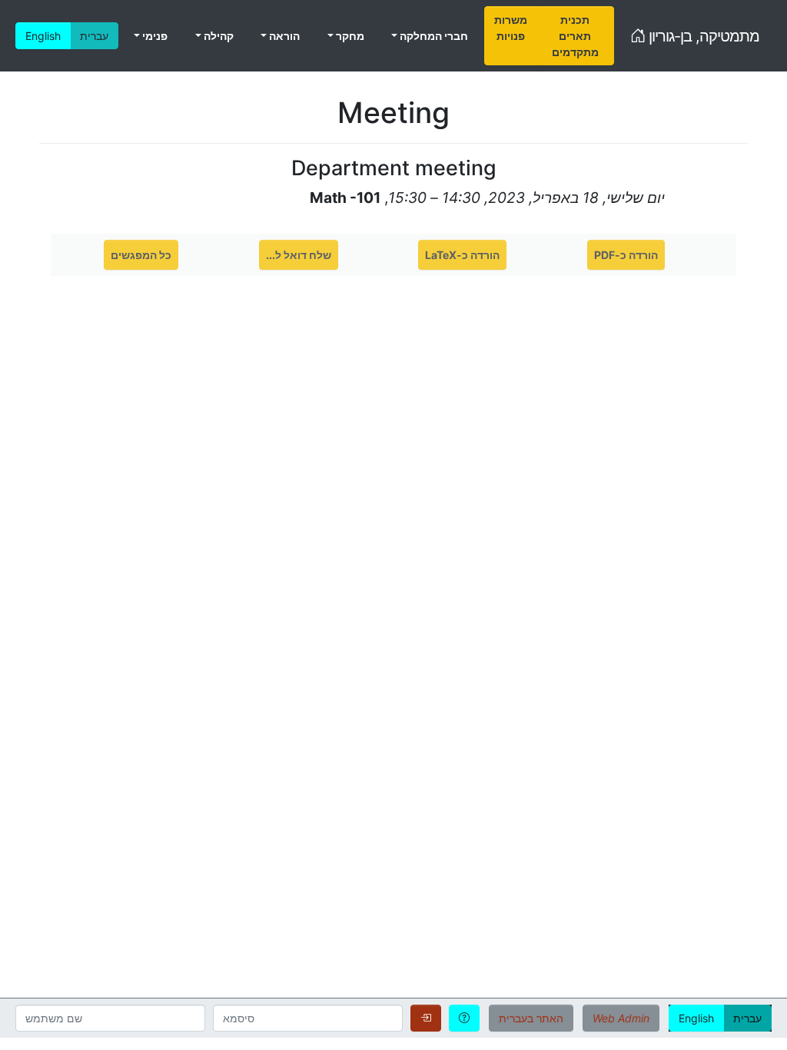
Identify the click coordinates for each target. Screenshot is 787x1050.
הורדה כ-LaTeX (462, 254)
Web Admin (621, 1018)
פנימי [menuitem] (154, 35)
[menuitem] (510, 35)
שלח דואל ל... (298, 254)
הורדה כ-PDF (626, 254)
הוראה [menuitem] (283, 35)
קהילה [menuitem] (217, 35)
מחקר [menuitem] (349, 35)
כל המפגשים (141, 254)
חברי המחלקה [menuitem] (432, 35)
